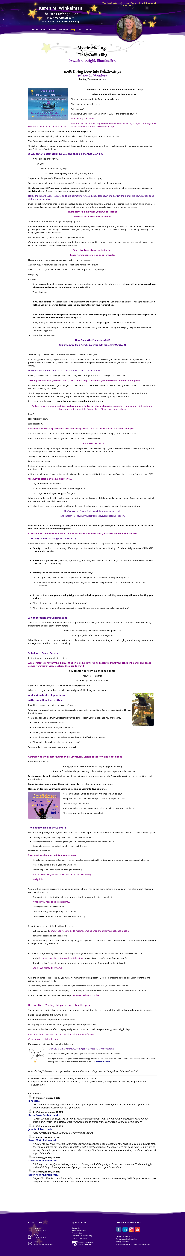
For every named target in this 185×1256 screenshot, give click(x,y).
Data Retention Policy (79, 1238)
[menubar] (63, 29)
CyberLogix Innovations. (141, 1244)
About (43, 29)
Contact (88, 29)
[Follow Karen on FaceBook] (118, 1230)
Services (52, 29)
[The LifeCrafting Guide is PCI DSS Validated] (82, 1246)
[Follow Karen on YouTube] (137, 1230)
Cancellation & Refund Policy (82, 1236)
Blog (73, 29)
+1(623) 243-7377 (40, 1231)
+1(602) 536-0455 (40, 1238)
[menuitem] (36, 29)
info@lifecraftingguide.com (43, 1244)
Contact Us (76, 1228)
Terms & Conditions (79, 1230)
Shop (80, 29)
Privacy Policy (77, 1233)
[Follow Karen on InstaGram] (131, 1230)
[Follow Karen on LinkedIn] (125, 1230)
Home (35, 29)
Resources (63, 29)
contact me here (103, 1062)
